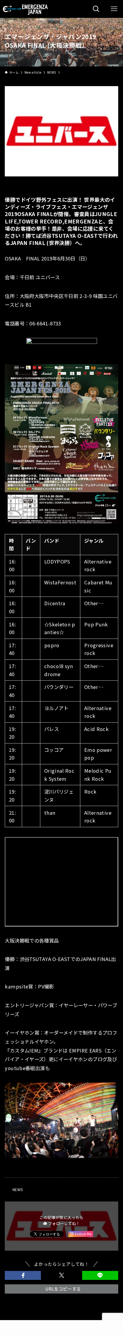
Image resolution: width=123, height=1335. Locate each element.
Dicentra (54, 603)
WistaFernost (60, 582)
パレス (51, 728)
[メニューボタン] (114, 9)
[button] (23, 1275)
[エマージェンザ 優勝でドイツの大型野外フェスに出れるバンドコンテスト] (26, 9)
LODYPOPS (57, 561)
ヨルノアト (56, 708)
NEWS (18, 1189)
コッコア (54, 749)
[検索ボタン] (96, 9)
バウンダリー (58, 686)
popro (51, 645)
